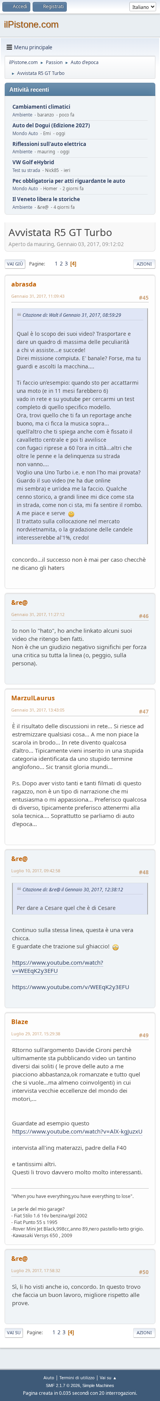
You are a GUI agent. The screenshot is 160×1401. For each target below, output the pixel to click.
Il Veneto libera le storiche (46, 199)
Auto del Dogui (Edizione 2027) (51, 125)
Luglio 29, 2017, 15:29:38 (35, 1033)
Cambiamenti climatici (41, 107)
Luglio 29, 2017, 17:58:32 (35, 1270)
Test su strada (26, 170)
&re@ (19, 602)
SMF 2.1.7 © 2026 (63, 1385)
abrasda (24, 284)
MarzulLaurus (33, 698)
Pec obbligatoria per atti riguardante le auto (68, 181)
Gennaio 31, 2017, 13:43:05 (37, 710)
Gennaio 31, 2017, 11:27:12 (37, 614)
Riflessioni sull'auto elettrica (49, 144)
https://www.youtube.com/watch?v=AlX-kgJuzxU (77, 1131)
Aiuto (48, 1377)
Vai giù (15, 264)
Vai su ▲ (108, 1377)
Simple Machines (98, 1385)
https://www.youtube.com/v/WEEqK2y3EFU (70, 987)
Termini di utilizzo (77, 1377)
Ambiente (22, 115)
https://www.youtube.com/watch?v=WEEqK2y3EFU (57, 966)
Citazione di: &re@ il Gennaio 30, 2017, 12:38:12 (73, 889)
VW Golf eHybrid (33, 162)
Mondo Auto (25, 133)
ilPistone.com (31, 24)
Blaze (19, 1021)
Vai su (14, 1332)
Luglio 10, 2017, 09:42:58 (35, 870)
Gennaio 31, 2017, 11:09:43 (37, 296)
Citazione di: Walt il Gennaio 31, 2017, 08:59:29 (72, 315)
